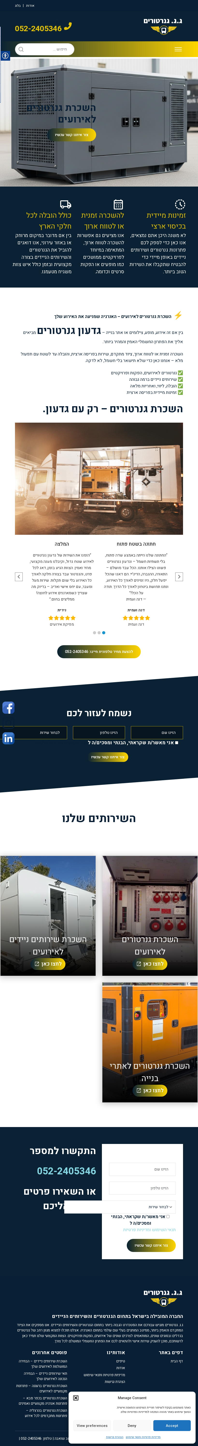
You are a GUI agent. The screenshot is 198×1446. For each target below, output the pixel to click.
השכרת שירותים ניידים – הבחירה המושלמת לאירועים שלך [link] (43, 1364)
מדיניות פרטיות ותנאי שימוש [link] (143, 1437)
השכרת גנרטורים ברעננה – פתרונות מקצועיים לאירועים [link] (41, 1388)
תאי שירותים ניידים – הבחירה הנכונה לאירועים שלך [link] (45, 1376)
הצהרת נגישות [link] (114, 1437)
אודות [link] (30, 5)
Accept (172, 1425)
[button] (75, 1397)
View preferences (92, 1425)
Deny (132, 1425)
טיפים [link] (120, 1361)
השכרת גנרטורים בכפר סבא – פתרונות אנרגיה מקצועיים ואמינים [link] (43, 1400)
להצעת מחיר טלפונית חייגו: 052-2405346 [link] (99, 652)
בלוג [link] (18, 5)
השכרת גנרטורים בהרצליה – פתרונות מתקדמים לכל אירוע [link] (46, 1413)
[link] (8, 707)
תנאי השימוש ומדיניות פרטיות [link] (61, 743)
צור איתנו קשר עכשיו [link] (71, 135)
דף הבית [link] (177, 1361)
